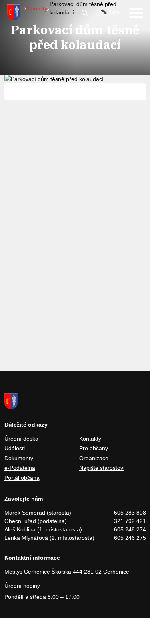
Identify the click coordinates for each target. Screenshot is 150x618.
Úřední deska (21, 438)
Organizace (93, 458)
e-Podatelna (19, 468)
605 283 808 (130, 512)
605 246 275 (130, 538)
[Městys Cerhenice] (13, 12)
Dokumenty (18, 458)
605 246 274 (130, 529)
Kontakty (90, 438)
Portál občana (22, 478)
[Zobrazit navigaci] (136, 13)
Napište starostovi (101, 468)
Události (14, 448)
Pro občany (93, 448)
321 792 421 (130, 521)
